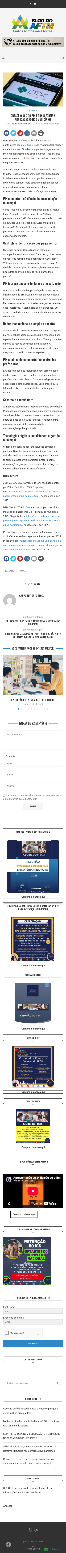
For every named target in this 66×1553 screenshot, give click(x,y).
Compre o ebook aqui (24, 1214)
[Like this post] (28, 584)
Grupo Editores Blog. (21, 123)
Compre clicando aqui (33, 896)
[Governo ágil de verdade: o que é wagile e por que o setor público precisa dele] (33, 675)
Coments (10, 756)
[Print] (41, 133)
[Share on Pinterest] (20, 133)
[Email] (35, 3)
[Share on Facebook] (6, 133)
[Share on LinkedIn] (27, 133)
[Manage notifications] (8, 1544)
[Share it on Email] (34, 133)
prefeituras (27, 145)
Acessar (7, 1505)
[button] (6, 682)
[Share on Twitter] (13, 133)
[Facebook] (30, 3)
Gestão (23, 571)
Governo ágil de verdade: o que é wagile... (33, 700)
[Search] (62, 58)
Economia (9, 571)
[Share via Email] (38, 584)
